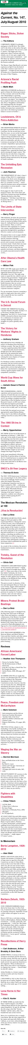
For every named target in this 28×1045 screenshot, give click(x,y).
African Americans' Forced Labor (11, 652)
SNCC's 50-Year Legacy (14, 468)
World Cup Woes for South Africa (12, 379)
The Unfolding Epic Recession (11, 166)
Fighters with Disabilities (8, 795)
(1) (13, 543)
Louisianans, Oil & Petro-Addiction (11, 118)
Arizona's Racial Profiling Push (10, 80)
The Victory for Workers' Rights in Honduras (11, 331)
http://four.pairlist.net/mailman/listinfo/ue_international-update (14, 628)
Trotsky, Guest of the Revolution (12, 556)
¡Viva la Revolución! (12, 510)
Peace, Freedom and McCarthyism (12, 703)
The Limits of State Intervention (11, 208)
